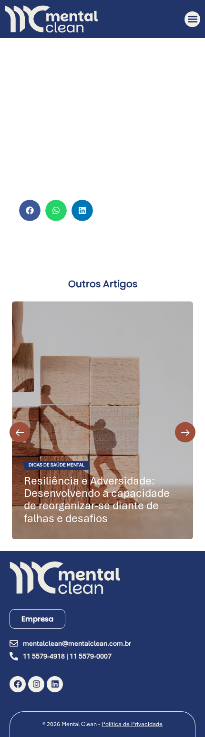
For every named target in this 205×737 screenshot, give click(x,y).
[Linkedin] (55, 684)
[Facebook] (18, 684)
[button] (192, 19)
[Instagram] (36, 684)
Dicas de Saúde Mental (56, 465)
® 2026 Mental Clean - (102, 724)
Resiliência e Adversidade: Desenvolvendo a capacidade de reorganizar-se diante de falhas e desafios (97, 500)
